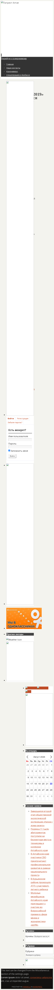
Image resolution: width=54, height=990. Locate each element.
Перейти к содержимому (14, 58)
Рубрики (29, 951)
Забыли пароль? (15, 422)
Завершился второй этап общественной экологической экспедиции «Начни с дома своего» (42, 818)
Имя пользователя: (18, 436)
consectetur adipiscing (41, 977)
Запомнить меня (19, 450)
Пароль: (12, 443)
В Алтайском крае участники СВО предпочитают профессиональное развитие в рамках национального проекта (40, 864)
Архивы (29, 936)
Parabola (27, 987)
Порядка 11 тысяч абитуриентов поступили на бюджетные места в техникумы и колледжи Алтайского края (41, 840)
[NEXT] (50, 757)
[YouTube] (31, 688)
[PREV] (27, 757)
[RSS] (28, 691)
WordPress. (37, 987)
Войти (11, 418)
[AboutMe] (42, 688)
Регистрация (22, 418)
